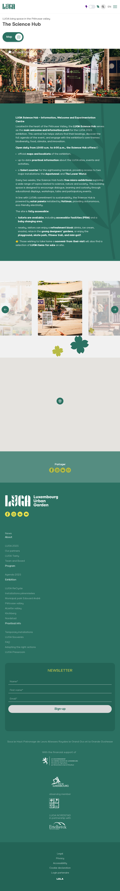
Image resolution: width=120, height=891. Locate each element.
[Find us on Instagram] (13, 514)
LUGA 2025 (12, 546)
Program (10, 566)
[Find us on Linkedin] (20, 514)
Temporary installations (19, 632)
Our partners (12, 551)
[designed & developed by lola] (60, 878)
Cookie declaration (60, 868)
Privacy (60, 858)
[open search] (103, 6)
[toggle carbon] (92, 7)
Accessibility (60, 863)
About (8, 537)
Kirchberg (10, 613)
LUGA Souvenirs (14, 637)
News (8, 533)
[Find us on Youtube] (26, 514)
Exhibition (10, 580)
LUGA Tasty (12, 556)
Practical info (13, 623)
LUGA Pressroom (15, 652)
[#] (115, 6)
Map (9, 37)
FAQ (7, 642)
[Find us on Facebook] (7, 514)
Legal (60, 854)
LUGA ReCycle (14, 588)
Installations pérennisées (20, 593)
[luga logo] (8, 6)
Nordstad (10, 618)
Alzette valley (13, 608)
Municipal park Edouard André (22, 598)
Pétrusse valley (14, 603)
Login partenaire (60, 873)
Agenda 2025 (13, 575)
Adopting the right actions (20, 647)
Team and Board (15, 561)
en (109, 7)
